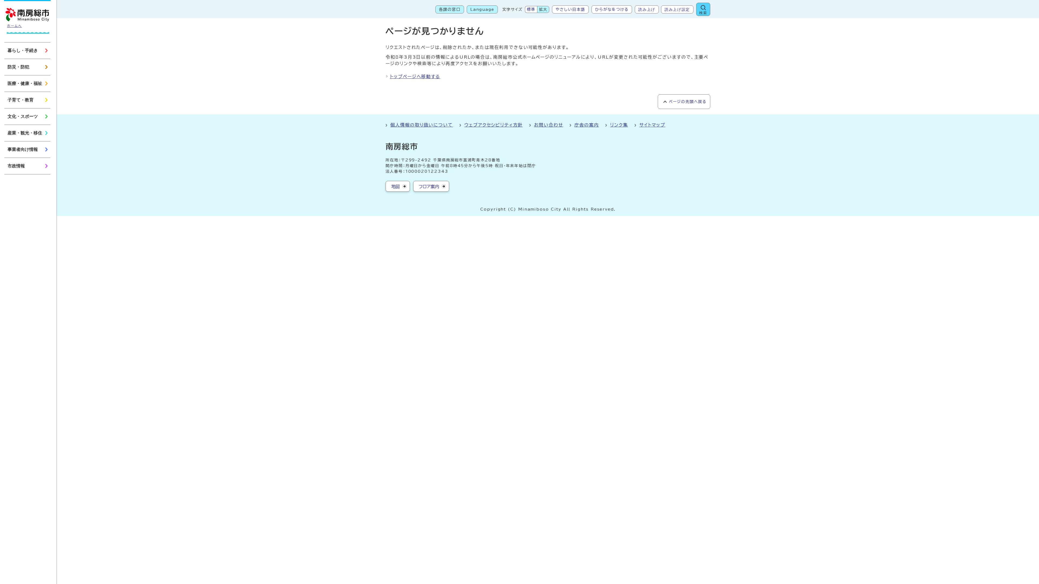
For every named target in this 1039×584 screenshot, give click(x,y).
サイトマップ (652, 125)
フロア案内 (429, 186)
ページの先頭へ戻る (687, 102)
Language (482, 9)
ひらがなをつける (612, 9)
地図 (395, 186)
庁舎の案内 (586, 125)
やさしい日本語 (570, 9)
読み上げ (646, 9)
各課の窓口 (450, 9)
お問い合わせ (548, 125)
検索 (703, 13)
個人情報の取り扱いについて (421, 125)
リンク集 (619, 125)
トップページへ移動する (415, 76)
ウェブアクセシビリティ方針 (493, 125)
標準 (531, 9)
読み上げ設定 (677, 9)
